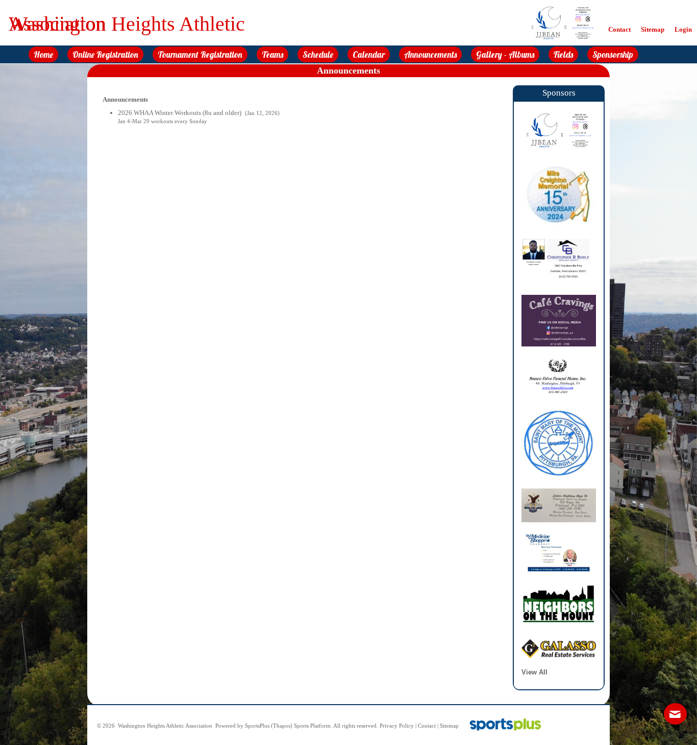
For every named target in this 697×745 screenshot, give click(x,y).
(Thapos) (281, 726)
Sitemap (449, 726)
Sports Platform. (313, 726)
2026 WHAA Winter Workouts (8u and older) (180, 113)
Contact (427, 726)
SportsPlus (257, 726)
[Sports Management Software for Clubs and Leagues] (501, 726)
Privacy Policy (397, 726)
